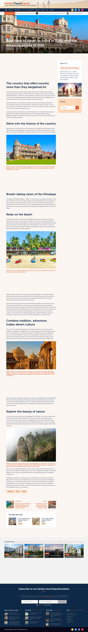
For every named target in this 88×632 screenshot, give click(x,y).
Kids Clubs (37, 9)
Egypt (43, 523)
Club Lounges (30, 9)
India (8, 36)
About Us (11, 9)
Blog (47, 9)
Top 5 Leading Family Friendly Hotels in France (24, 520)
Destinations (17, 9)
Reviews (43, 9)
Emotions (10, 491)
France (20, 523)
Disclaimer (69, 617)
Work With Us (70, 619)
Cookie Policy (70, 616)
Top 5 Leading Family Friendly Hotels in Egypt (47, 520)
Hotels (23, 9)
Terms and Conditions (72, 614)
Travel (24, 491)
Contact (52, 9)
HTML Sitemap (70, 621)
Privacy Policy (48, 605)
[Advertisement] (18, 69)
